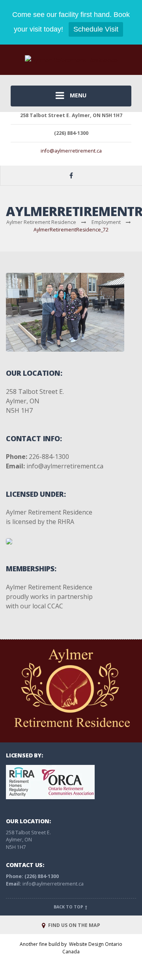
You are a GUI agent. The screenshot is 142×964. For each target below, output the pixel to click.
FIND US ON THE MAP (73, 925)
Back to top (69, 907)
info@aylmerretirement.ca (71, 150)
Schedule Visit (95, 29)
